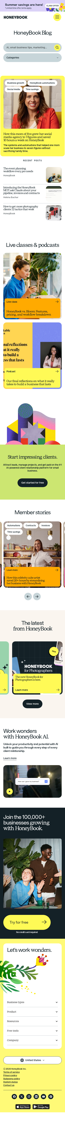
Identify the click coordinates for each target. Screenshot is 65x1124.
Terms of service (11, 1072)
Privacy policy (10, 1075)
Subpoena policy (11, 1078)
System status (10, 1082)
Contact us (8, 1085)
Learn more (10, 758)
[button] (57, 17)
